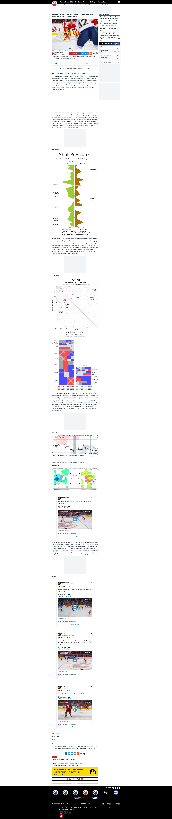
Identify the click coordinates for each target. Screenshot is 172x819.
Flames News (64, 2)
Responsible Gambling (117, 804)
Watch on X (88, 511)
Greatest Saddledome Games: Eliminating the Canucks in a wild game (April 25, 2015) (110, 28)
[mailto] (88, 53)
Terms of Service (109, 804)
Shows (79, 2)
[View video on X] (75, 519)
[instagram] (115, 788)
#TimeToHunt (67, 508)
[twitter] (82, 53)
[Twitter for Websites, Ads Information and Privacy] (91, 530)
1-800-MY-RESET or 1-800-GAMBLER (81, 807)
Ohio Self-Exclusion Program (66, 809)
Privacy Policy (102, 804)
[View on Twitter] (91, 498)
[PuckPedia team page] (97, 53)
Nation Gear (102, 2)
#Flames (60, 508)
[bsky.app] (85, 53)
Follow (72, 499)
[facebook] (79, 53)
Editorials (73, 2)
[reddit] (91, 53)
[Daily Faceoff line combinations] (94, 53)
